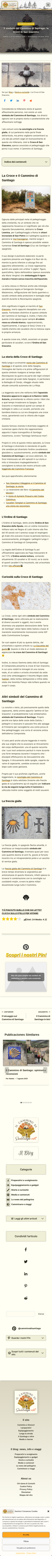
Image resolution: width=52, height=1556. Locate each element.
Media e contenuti (20, 1195)
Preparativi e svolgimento (24, 1180)
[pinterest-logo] (24, 100)
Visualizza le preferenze (26, 1548)
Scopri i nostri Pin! (26, 955)
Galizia (5, 679)
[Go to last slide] (7, 1070)
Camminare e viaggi (21, 1204)
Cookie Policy (20, 1553)
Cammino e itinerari (26, 1425)
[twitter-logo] (11, 100)
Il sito (26, 1420)
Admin (5, 36)
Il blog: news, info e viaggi (26, 1449)
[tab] (21, 1102)
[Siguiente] (45, 1070)
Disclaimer (26, 1492)
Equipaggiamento (26, 1431)
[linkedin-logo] (18, 100)
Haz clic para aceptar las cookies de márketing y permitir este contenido (26, 977)
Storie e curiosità (26, 24)
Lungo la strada (26, 1433)
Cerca (41, 1314)
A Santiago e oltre (26, 1436)
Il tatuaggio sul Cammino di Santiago (13, 1016)
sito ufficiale (14, 566)
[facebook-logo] (5, 100)
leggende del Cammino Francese (18, 469)
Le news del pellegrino (22, 1199)
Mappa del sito (26, 1495)
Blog (11, 92)
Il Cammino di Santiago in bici (42, 1016)
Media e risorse (26, 1439)
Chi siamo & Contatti (26, 1483)
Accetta (26, 1535)
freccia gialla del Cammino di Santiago (23, 868)
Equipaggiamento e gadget (25, 1185)
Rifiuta (26, 1541)
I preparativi (26, 1428)
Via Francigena (20, 239)
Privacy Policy (31, 1553)
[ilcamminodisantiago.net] (10, 4)
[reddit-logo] (31, 100)
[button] (48, 1511)
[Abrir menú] (48, 5)
